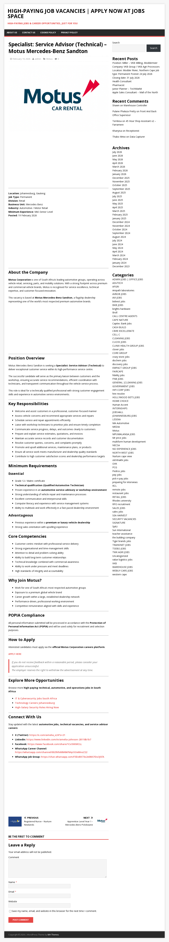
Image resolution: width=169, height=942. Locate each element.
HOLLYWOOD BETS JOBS (126, 397)
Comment (13, 857)
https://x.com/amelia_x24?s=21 (47, 735)
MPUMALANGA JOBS (123, 434)
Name (12, 882)
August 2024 (119, 236)
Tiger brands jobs (121, 541)
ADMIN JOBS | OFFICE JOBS (127, 279)
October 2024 (119, 229)
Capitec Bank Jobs (122, 323)
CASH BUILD (119, 327)
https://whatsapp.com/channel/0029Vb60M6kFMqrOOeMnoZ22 (51, 752)
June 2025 (117, 199)
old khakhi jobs (120, 460)
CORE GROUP (119, 353)
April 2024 (117, 251)
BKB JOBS (117, 305)
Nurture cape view (122, 456)
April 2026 (117, 163)
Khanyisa (117, 130)
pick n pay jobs (120, 478)
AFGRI (115, 286)
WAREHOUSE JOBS (122, 567)
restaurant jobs (120, 493)
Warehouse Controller (135, 105)
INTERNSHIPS (119, 408)
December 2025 (121, 177)
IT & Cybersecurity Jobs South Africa (36, 698)
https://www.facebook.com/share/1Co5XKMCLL (55, 744)
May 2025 (117, 203)
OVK (114, 463)
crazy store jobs (121, 356)
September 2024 (121, 233)
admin (38, 58)
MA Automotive (120, 423)
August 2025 (119, 192)
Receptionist (132, 130)
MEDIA (116, 426)
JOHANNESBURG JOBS (124, 415)
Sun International (121, 530)
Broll (114, 312)
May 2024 (117, 247)
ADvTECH (117, 283)
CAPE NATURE (120, 319)
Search (116, 42)
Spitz (115, 526)
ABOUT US (12, 32)
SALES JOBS (118, 508)
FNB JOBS (117, 378)
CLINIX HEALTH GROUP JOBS (128, 345)
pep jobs (117, 474)
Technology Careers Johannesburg (35, 702)
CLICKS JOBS (119, 341)
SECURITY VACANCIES (124, 519)
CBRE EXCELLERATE (123, 330)
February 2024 (120, 258)
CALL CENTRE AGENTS (124, 316)
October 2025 (119, 185)
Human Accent (120, 404)
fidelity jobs (118, 375)
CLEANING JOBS (121, 338)
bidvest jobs (118, 301)
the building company (123, 537)
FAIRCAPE (117, 371)
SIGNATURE (118, 522)
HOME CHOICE (120, 400)
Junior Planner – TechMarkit (127, 88)
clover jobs (118, 349)
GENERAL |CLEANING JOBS (127, 382)
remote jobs (119, 489)
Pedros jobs (118, 471)
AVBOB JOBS (119, 294)
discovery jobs (120, 364)
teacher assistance (122, 533)
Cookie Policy (48, 32)
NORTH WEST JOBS (123, 452)
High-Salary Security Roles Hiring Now (37, 707)
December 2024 (121, 222)
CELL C (116, 334)
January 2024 (119, 262)
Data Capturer (137, 136)
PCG (114, 467)
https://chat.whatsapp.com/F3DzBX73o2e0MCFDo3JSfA (72, 756)
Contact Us (28, 32)
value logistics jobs (122, 559)
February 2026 (120, 170)
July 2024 (117, 240)
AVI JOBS (117, 297)
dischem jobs (119, 360)
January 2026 (119, 174)
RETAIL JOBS (119, 497)
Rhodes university (121, 500)
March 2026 (118, 166)
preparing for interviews (125, 482)
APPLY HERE (14, 654)
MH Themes (53, 934)
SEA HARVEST (119, 515)
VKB (114, 563)
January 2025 (119, 218)
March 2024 (118, 255)
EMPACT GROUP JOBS (124, 367)
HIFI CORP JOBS (121, 389)
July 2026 (117, 152)
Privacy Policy (69, 32)
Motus (49, 58)
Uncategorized (120, 555)
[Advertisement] (58, 158)
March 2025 (118, 211)
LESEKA (116, 419)
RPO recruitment (121, 504)
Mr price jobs (119, 437)
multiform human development (129, 441)
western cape (119, 574)
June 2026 (117, 155)
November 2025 (121, 181)
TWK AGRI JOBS (121, 552)
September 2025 (121, 188)
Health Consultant (122, 81)
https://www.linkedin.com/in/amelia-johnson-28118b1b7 (58, 739)
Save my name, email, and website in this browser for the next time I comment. (54, 911)
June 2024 (117, 244)
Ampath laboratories (123, 290)
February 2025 (120, 214)
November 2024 (121, 225)
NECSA (116, 445)
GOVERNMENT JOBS (123, 386)
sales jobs (117, 511)
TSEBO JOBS (119, 548)
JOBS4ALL (117, 412)
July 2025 (117, 196)
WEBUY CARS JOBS (122, 570)
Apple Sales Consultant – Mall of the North (135, 92)
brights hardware (121, 308)
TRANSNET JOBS (121, 544)
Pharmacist (118, 85)
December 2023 (121, 266)
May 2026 (117, 159)
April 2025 (117, 207)
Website (12, 901)
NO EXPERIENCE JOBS (124, 448)
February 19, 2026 (21, 58)
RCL (114, 485)
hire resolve (118, 393)
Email (11, 891)
